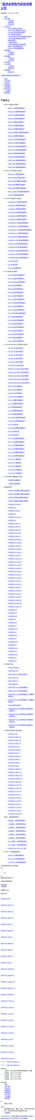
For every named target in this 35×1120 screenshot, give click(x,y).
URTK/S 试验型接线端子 (16, 195)
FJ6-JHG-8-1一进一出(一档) (17, 848)
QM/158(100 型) (13, 671)
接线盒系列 (12, 40)
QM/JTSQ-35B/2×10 (14, 737)
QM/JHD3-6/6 (12, 613)
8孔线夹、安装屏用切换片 (16, 820)
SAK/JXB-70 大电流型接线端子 (18, 223)
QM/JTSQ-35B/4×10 (14, 750)
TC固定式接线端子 (14, 483)
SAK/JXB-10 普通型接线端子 (17, 212)
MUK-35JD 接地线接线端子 (17, 167)
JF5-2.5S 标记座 (13, 424)
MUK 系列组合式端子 (15, 28)
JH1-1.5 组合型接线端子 (16, 296)
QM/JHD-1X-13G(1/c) (15, 565)
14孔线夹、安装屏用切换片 (17, 827)
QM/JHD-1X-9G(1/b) (14, 533)
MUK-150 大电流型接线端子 (17, 146)
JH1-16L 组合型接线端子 (16, 327)
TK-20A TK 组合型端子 (16, 351)
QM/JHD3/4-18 (13, 641)
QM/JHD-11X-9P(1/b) (15, 539)
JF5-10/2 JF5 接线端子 (15, 469)
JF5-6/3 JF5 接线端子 (15, 463)
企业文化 (11, 24)
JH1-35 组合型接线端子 (15, 337)
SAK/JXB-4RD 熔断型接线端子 (18, 237)
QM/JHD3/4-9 (12, 622)
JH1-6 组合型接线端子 (15, 285)
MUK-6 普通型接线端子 (16, 122)
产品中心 (7, 26)
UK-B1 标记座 (13, 261)
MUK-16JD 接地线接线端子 (17, 164)
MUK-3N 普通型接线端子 (16, 115)
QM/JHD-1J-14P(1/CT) (15, 568)
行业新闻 (11, 54)
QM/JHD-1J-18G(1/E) (15, 597)
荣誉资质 (7, 56)
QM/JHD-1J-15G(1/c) (14, 581)
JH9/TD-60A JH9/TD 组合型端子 (18, 379)
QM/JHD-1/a (12, 507)
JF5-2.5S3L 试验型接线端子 (17, 417)
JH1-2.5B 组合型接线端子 (16, 275)
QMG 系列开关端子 (14, 705)
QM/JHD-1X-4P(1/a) (14, 504)
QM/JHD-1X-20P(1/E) (15, 603)
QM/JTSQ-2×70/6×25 (14, 798)
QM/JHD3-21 (12, 645)
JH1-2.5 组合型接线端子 (16, 306)
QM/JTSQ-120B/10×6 (15, 769)
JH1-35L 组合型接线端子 (16, 341)
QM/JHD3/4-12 (13, 629)
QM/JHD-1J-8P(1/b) (14, 526)
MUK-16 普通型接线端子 (16, 129)
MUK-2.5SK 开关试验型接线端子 (19, 191)
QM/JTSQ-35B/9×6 (14, 762)
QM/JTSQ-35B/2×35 (14, 740)
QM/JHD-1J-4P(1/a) (14, 511)
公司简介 (11, 20)
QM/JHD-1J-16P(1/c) (14, 587)
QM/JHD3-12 (12, 626)
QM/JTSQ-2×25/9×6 (14, 804)
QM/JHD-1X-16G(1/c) (15, 584)
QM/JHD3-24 (12, 651)
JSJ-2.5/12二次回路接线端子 (17, 862)
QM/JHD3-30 (12, 657)
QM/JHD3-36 (12, 661)
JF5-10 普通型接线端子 (15, 410)
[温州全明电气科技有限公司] (17, 8)
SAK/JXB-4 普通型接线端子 (17, 205)
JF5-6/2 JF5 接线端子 (15, 459)
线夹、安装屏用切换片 (15, 46)
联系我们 (7, 70)
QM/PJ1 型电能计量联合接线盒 (18, 497)
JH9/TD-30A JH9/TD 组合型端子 (18, 376)
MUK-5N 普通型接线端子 (16, 118)
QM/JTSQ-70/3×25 (14, 746)
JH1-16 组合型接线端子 (15, 323)
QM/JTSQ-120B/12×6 (15, 772)
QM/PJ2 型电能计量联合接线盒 (18, 501)
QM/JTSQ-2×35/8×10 (14, 801)
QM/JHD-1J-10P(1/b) (14, 546)
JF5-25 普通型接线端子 (15, 414)
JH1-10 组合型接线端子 (15, 316)
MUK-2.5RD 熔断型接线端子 (17, 181)
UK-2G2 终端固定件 (14, 268)
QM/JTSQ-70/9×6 (13, 766)
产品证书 (11, 58)
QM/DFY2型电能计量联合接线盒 (19, 494)
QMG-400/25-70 (13, 681)
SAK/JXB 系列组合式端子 (16, 32)
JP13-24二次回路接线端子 (16, 859)
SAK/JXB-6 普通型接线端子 (17, 209)
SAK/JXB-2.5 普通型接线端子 (18, 202)
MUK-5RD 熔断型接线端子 (17, 184)
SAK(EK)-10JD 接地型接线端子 (18, 250)
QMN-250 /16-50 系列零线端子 (18, 691)
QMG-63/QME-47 (13, 667)
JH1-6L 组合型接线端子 (16, 289)
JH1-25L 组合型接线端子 (16, 334)
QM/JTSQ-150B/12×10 (15, 775)
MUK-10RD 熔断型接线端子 (17, 188)
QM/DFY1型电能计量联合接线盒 (19, 490)
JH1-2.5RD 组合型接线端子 (17, 313)
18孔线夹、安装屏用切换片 (17, 834)
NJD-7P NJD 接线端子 (15, 386)
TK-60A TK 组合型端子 (16, 362)
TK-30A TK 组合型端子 (16, 355)
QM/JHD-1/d (12, 520)
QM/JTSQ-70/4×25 (14, 753)
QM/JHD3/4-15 (13, 635)
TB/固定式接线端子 (14, 480)
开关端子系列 (12, 42)
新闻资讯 (7, 50)
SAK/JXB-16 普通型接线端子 (17, 216)
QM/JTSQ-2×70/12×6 (14, 810)
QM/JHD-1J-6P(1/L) (14, 523)
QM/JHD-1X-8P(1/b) (14, 530)
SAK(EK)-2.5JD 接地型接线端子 (18, 240)
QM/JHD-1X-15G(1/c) (15, 578)
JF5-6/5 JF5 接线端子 (15, 466)
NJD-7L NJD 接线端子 (15, 389)
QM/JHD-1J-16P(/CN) (15, 590)
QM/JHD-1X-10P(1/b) (15, 542)
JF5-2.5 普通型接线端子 (16, 403)
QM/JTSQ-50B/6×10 (14, 756)
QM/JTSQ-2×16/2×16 (14, 785)
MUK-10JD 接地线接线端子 (17, 160)
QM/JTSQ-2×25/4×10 (14, 791)
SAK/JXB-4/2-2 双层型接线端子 (18, 226)
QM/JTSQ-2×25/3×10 (14, 788)
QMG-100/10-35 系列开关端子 (18, 674)
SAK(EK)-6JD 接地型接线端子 (18, 247)
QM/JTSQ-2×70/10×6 (14, 807)
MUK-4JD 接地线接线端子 (16, 153)
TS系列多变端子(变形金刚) (17, 44)
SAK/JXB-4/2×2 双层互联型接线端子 (20, 230)
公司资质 (11, 60)
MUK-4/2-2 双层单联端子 (16, 174)
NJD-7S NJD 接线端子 (15, 393)
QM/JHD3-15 (12, 632)
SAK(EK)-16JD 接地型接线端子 (18, 254)
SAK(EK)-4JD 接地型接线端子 (18, 243)
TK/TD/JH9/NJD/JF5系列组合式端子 (20, 36)
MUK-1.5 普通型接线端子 (16, 108)
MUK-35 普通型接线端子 (16, 136)
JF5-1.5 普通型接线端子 (16, 400)
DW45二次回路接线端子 (16, 48)
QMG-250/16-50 (13, 677)
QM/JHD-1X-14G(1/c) (15, 571)
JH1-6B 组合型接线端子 (16, 292)
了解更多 (7, 1113)
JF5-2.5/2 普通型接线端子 (16, 449)
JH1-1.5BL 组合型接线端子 (17, 303)
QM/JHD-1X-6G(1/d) (14, 517)
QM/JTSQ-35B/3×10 (14, 743)
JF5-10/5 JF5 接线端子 (15, 473)
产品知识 (11, 52)
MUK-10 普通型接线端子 (16, 125)
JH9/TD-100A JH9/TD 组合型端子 (19, 383)
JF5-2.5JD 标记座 (13, 431)
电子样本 (7, 62)
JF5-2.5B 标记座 (13, 435)
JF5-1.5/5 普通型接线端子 (16, 445)
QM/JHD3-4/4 (12, 610)
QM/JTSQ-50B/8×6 (14, 759)
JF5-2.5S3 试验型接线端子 (16, 421)
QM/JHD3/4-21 (13, 648)
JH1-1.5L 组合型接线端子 (16, 299)
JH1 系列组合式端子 (14, 34)
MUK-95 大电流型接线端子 (17, 143)
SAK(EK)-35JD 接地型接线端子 (18, 257)
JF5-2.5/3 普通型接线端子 (16, 452)
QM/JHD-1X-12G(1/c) (15, 552)
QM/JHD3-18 (12, 638)
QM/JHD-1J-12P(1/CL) (15, 558)
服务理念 (11, 22)
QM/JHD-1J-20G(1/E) (15, 606)
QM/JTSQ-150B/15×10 (15, 778)
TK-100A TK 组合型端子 (16, 365)
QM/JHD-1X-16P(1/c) (15, 594)
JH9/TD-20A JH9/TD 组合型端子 (18, 372)
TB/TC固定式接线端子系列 (17, 38)
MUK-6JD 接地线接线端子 (16, 157)
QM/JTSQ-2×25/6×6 (14, 794)
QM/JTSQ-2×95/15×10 (15, 814)
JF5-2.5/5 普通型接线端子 (16, 456)
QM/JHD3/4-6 (12, 616)
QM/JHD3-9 (12, 619)
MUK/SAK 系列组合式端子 (17, 30)
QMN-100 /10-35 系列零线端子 (18, 687)
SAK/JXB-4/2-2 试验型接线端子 (18, 233)
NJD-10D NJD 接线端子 (16, 396)
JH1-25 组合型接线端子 (15, 330)
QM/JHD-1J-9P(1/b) (14, 536)
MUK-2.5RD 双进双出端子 (17, 177)
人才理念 (11, 66)
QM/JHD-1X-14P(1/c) (15, 574)
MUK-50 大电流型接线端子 (17, 139)
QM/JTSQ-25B (12, 734)
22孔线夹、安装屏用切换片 (17, 838)
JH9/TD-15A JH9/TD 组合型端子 (18, 369)
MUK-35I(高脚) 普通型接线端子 (18, 132)
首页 (5, 16)
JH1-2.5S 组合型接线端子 (16, 278)
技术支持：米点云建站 (20, 1118)
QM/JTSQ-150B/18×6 (15, 782)
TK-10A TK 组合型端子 (16, 348)
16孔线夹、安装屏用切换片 (17, 831)
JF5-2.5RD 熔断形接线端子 (17, 428)
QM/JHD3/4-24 (13, 654)
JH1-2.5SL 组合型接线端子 (16, 282)
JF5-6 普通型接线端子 (15, 407)
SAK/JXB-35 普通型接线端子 (17, 219)
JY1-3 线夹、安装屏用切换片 (17, 845)
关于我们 (7, 18)
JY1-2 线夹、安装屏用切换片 (17, 841)
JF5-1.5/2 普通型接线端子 (16, 438)
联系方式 (11, 72)
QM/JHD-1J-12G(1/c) (14, 555)
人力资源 (7, 64)
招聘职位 (11, 68)
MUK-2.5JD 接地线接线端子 (17, 150)
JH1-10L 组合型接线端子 (16, 320)
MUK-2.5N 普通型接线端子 (17, 111)
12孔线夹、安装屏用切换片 (17, 824)
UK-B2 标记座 (13, 264)
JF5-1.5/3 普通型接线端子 (16, 442)
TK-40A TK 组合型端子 (16, 358)
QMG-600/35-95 (13, 684)
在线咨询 (4, 884)
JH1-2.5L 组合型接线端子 (16, 310)
